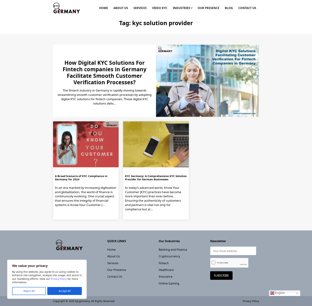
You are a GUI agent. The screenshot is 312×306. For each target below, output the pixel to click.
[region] (47, 279)
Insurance (165, 277)
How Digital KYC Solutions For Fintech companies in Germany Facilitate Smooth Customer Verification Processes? (104, 72)
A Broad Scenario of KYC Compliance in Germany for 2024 (81, 177)
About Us (120, 8)
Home (103, 8)
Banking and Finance (173, 250)
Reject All (29, 291)
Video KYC (159, 8)
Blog (229, 8)
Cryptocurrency (169, 256)
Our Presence (208, 8)
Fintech (164, 263)
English (279, 292)
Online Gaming (169, 283)
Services (140, 8)
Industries (181, 8)
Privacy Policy (59, 278)
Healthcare (166, 270)
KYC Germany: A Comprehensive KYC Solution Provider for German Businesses (156, 177)
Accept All (65, 291)
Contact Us (247, 8)
